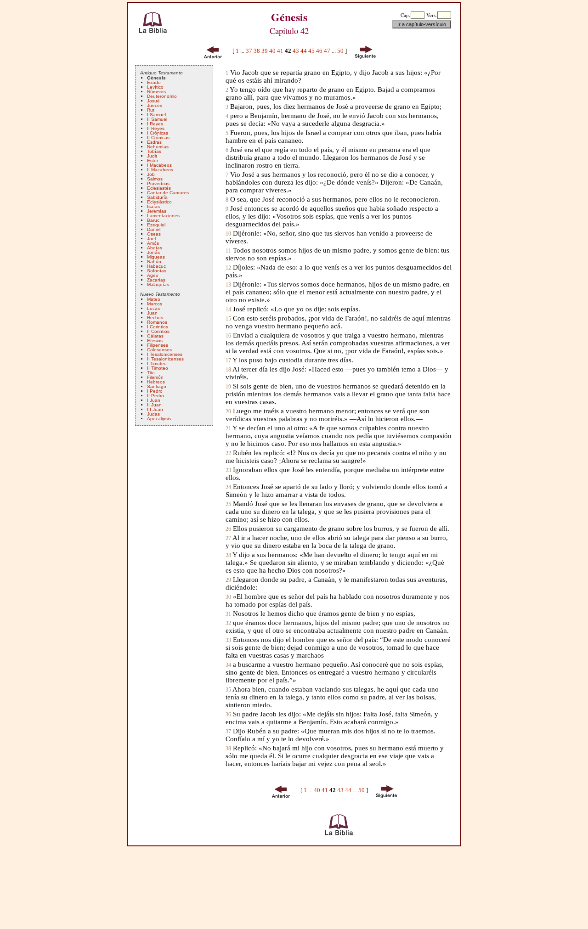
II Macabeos (160, 169)
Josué (153, 100)
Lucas (153, 308)
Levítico (155, 87)
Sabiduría (157, 197)
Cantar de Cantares (168, 192)
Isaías (153, 206)
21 (228, 429)
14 (228, 310)
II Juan (154, 404)
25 (228, 504)
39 (264, 50)
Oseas (154, 233)
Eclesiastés (159, 188)
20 (228, 412)
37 (249, 50)
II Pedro (155, 395)
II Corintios (158, 331)
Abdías (154, 247)
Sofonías (156, 270)
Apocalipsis (159, 418)
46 (319, 50)
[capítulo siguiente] (366, 50)
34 (228, 665)
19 (228, 387)
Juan (152, 312)
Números (156, 91)
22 (228, 453)
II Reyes (155, 128)
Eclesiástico (159, 201)
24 (228, 487)
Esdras (154, 142)
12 (228, 268)
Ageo (152, 275)
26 (228, 529)
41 (280, 50)
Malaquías (158, 284)
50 (340, 50)
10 (228, 234)
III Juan (155, 409)
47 (327, 50)
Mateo (153, 299)
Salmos (155, 178)
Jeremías (156, 211)
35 (228, 690)
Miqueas (156, 256)
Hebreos (156, 381)
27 (228, 538)
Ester (152, 160)
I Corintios (157, 326)
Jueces (154, 105)
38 (257, 50)
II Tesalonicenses (165, 358)
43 (296, 50)
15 (228, 319)
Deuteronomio (162, 96)
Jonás (153, 252)
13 (228, 285)
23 (228, 470)
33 (228, 640)
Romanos (157, 322)
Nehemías (158, 146)
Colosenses (159, 349)
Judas (153, 414)
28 (228, 555)
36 (228, 715)
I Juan (153, 400)
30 (228, 597)
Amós (153, 243)
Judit (152, 155)
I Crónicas (157, 132)
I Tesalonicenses (164, 354)
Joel (151, 238)
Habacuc (156, 266)
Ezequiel (156, 224)
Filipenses (157, 345)
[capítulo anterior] (213, 50)
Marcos (154, 303)
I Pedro (155, 391)
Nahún (154, 261)
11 (228, 251)
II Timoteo (157, 368)
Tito (151, 372)
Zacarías (156, 279)
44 (303, 50)
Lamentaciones (163, 215)
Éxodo (154, 82)
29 (228, 580)
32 (228, 623)
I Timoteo (157, 363)
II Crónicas (158, 137)
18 (228, 370)
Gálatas (155, 335)
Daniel (153, 229)
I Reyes (155, 123)
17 (228, 361)
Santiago (156, 386)
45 (311, 50)
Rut (150, 110)
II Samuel (157, 119)
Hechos (155, 317)
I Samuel (156, 114)
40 (272, 50)
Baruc (153, 220)
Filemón (155, 377)
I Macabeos (159, 165)
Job (151, 174)
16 (228, 336)
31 (228, 614)
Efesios (155, 340)
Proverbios (158, 183)
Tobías (154, 151)
